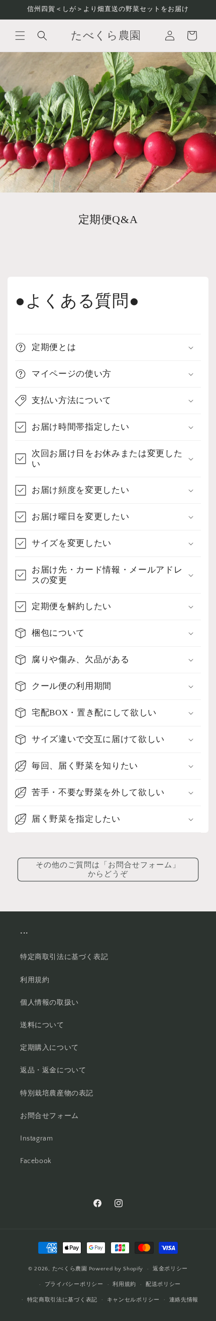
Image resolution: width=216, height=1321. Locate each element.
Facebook (36, 1161)
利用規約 (34, 980)
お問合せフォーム (49, 1116)
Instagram (36, 1139)
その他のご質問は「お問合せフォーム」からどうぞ (108, 869)
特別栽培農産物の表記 (56, 1093)
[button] (20, 36)
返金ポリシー (170, 1269)
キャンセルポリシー (133, 1300)
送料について (42, 1025)
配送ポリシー (163, 1284)
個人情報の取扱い (49, 1003)
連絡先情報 (184, 1300)
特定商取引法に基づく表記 (64, 957)
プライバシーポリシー (74, 1284)
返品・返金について (53, 1070)
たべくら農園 (69, 1269)
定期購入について (49, 1048)
